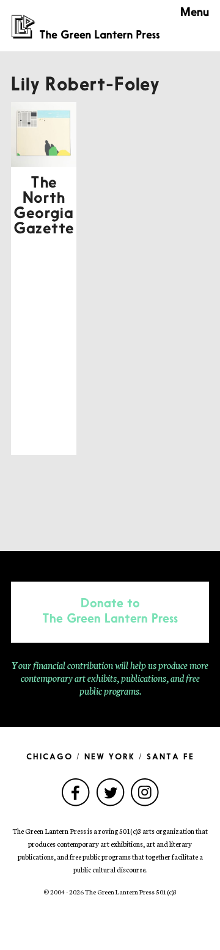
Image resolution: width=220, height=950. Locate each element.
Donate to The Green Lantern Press (110, 612)
